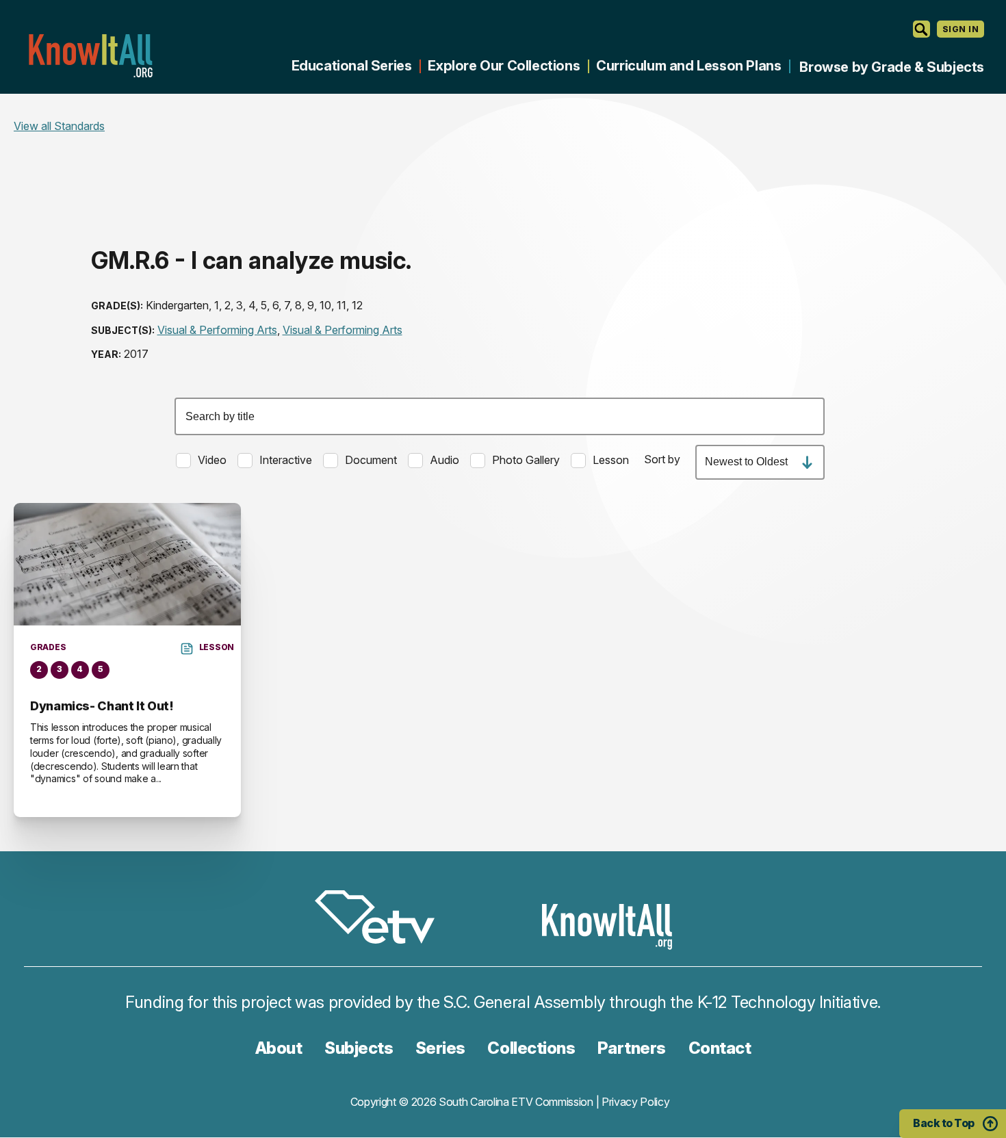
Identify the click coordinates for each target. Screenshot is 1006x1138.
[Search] (921, 29)
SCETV (382, 919)
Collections (531, 1048)
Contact (719, 1048)
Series (440, 1048)
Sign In (960, 29)
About (278, 1048)
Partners (631, 1048)
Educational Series (352, 65)
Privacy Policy (636, 1102)
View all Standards (59, 126)
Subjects (358, 1048)
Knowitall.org (90, 55)
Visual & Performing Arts (217, 330)
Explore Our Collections (504, 65)
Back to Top (944, 1123)
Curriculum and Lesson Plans (688, 65)
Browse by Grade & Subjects (891, 67)
